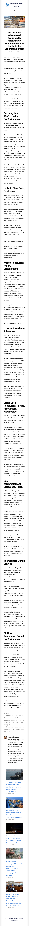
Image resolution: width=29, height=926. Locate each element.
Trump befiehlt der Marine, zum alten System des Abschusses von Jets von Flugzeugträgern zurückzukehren (13, 787)
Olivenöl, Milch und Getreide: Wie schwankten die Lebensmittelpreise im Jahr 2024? (14, 729)
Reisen (7, 713)
